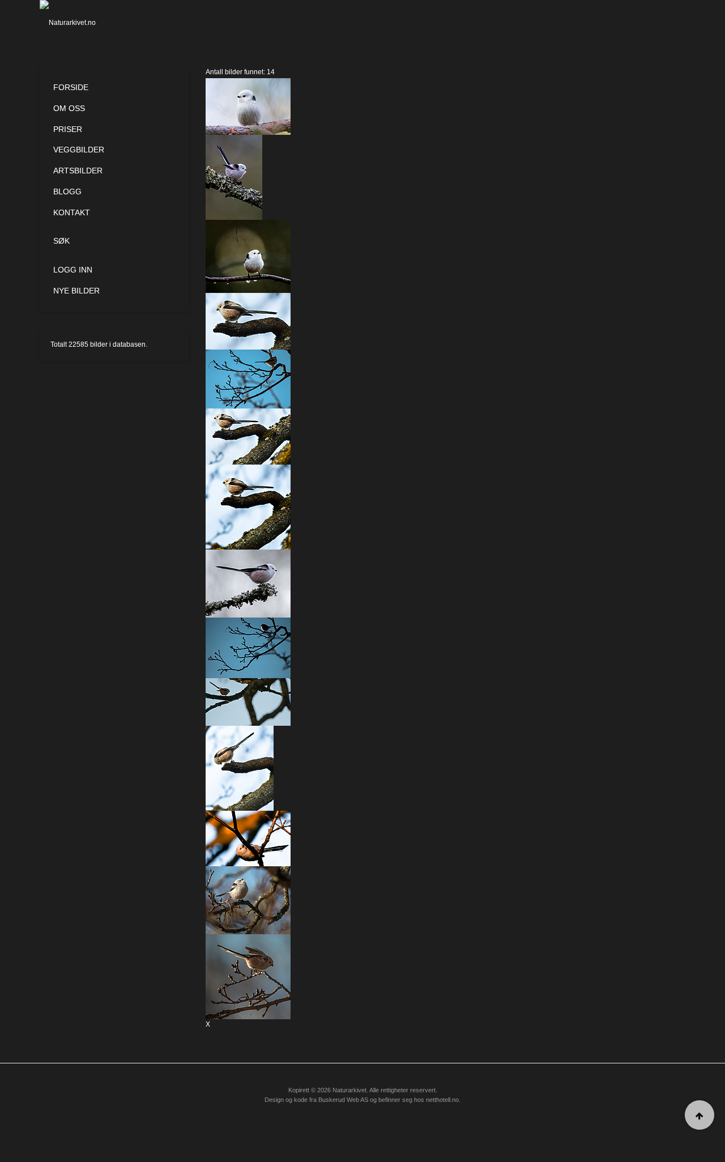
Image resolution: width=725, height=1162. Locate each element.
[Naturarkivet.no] (86, 22)
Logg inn (72, 269)
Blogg (67, 191)
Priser (67, 129)
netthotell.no (442, 1099)
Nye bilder (76, 290)
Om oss (69, 108)
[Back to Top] (699, 1115)
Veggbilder (78, 149)
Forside (70, 87)
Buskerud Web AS (343, 1099)
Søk (61, 240)
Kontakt (71, 212)
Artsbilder (78, 170)
